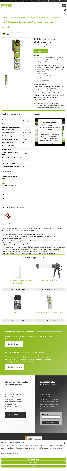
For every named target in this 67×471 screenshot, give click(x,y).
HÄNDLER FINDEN (40, 51)
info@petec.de (25, 1)
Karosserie (12, 18)
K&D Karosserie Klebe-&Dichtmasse (49, 18)
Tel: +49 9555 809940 (12, 1)
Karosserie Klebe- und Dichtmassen (27, 18)
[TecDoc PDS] (33, 436)
